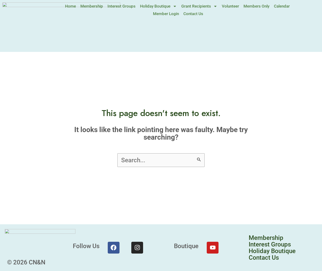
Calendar (282, 6)
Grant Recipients (196, 6)
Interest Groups (121, 6)
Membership (91, 6)
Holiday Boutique (155, 6)
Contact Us (193, 13)
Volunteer (230, 6)
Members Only (256, 6)
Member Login (166, 13)
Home (70, 6)
